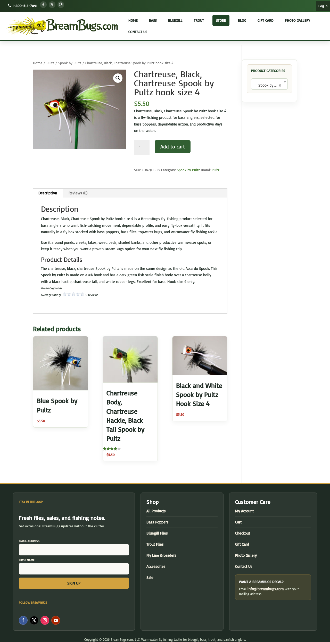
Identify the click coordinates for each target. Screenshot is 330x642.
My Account (244, 510)
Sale (149, 577)
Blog (242, 20)
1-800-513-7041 (24, 5)
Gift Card (266, 20)
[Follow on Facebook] (43, 4)
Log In (322, 6)
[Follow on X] (52, 4)
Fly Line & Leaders (161, 555)
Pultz (50, 63)
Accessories (156, 566)
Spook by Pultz (69, 63)
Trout (199, 20)
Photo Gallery (297, 20)
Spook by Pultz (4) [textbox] (270, 85)
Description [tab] (47, 192)
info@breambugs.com (266, 588)
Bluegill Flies (157, 533)
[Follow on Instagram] (60, 4)
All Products (156, 510)
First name (27, 560)
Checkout (242, 533)
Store (221, 20)
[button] (117, 78)
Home (133, 20)
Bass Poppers (157, 522)
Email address (29, 541)
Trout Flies (155, 544)
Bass (153, 20)
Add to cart (172, 146)
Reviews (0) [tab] (78, 192)
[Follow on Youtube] (55, 620)
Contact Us (137, 31)
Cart (238, 522)
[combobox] (269, 84)
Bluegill (175, 20)
